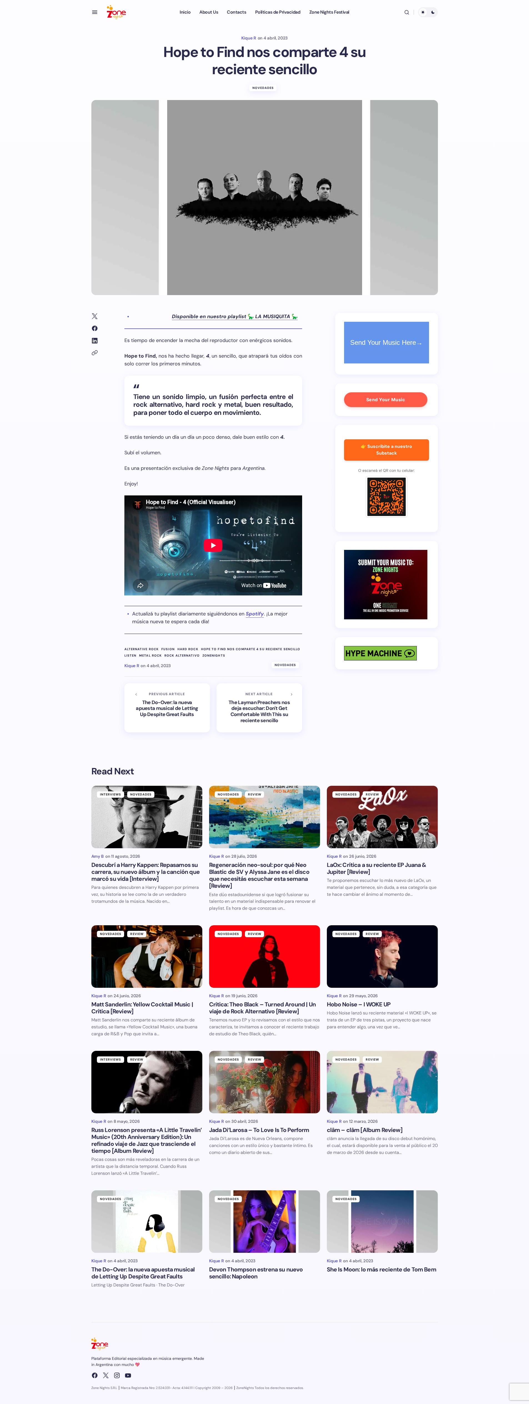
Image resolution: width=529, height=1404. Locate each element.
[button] (94, 12)
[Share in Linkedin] (95, 341)
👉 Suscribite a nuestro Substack (386, 449)
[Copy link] (95, 353)
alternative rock (141, 649)
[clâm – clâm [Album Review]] (382, 1082)
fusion (168, 649)
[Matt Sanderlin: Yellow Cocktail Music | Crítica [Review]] (146, 956)
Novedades (263, 88)
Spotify (255, 613)
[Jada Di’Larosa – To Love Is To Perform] (264, 1082)
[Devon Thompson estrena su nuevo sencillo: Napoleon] (264, 1221)
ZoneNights (213, 655)
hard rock (187, 649)
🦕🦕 (235, 316)
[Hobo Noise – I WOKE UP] (382, 956)
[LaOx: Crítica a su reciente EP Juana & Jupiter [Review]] (382, 817)
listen (130, 655)
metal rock (150, 655)
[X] (105, 1375)
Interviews (110, 794)
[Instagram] (116, 1375)
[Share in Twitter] (95, 316)
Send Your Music (385, 399)
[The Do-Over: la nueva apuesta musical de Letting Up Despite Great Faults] (167, 707)
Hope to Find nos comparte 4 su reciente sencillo (250, 649)
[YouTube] (128, 1375)
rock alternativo (182, 655)
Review (254, 794)
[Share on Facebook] (95, 328)
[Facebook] (94, 1375)
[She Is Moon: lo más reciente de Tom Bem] (382, 1221)
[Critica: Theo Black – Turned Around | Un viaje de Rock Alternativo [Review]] (264, 956)
